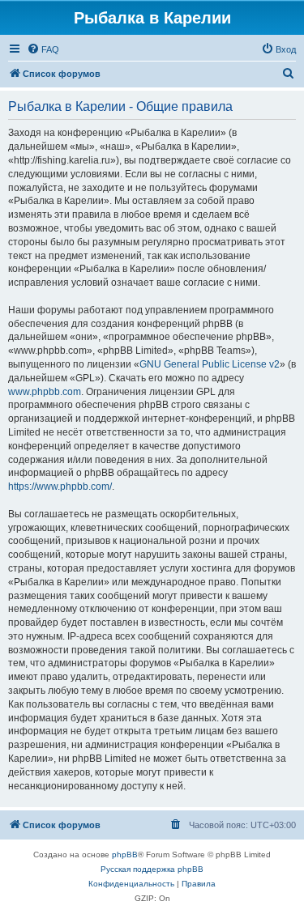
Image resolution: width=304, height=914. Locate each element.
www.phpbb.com (44, 391)
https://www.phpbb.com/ (60, 486)
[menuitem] (43, 49)
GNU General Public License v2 (209, 364)
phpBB (125, 854)
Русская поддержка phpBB (152, 869)
